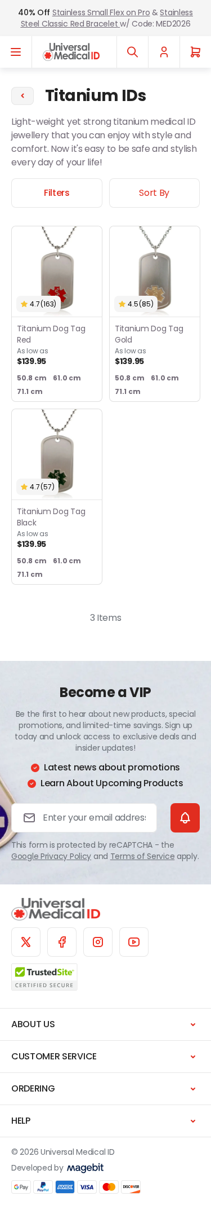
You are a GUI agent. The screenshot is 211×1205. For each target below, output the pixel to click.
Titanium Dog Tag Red (51, 345)
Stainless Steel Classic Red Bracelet (107, 18)
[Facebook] (62, 942)
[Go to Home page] (71, 51)
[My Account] (163, 52)
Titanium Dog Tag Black (51, 527)
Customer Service (54, 1056)
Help (20, 1120)
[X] (26, 942)
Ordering (33, 1088)
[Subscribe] (185, 817)
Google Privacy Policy (51, 856)
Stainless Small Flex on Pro (101, 12)
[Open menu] (16, 52)
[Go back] (22, 96)
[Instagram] (98, 942)
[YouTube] (134, 942)
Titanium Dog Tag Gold (149, 345)
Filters (57, 192)
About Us (33, 1024)
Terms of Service (142, 856)
